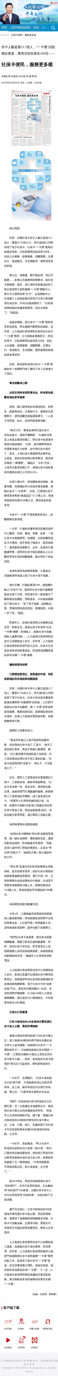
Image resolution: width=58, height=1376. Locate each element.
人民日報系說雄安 (20, 27)
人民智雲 (21, 1347)
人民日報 (8, 1329)
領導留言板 (47, 1329)
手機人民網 (34, 1329)
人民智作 (34, 1347)
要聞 (4, 27)
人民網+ (20, 1329)
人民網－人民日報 (34, 83)
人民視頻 (8, 1347)
